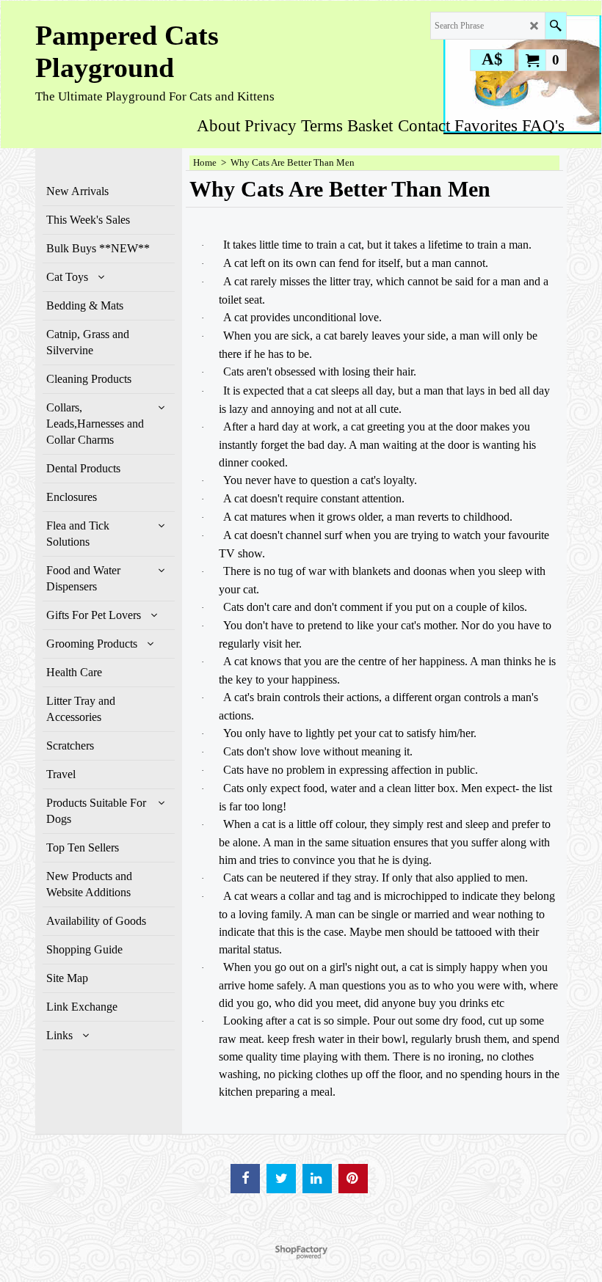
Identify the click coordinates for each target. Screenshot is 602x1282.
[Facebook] (245, 1178)
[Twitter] (281, 1178)
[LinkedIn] (317, 1178)
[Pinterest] (353, 1178)
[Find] (555, 25)
